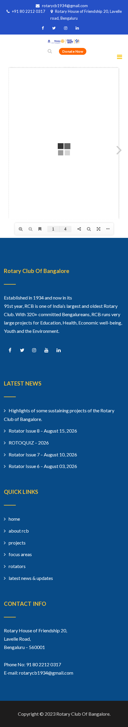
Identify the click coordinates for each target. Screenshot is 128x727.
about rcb (19, 530)
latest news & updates (31, 578)
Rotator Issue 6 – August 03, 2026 (43, 466)
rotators (17, 566)
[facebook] (43, 28)
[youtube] (46, 350)
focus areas (20, 554)
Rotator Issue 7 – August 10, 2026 (43, 454)
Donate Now (72, 51)
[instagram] (65, 28)
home (14, 519)
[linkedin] (77, 28)
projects (17, 542)
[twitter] (54, 28)
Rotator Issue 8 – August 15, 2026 (43, 430)
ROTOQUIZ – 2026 (29, 442)
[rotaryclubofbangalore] (64, 42)
